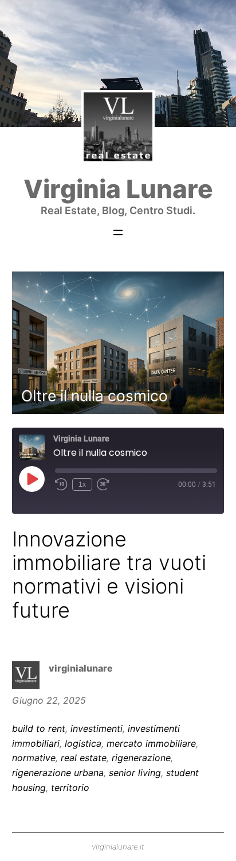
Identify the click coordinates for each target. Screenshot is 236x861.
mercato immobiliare (151, 743)
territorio (70, 787)
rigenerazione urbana (58, 772)
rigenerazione (141, 757)
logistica (83, 743)
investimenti (96, 728)
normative (34, 757)
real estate (84, 757)
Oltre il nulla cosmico (94, 395)
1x (82, 484)
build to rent (38, 728)
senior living (135, 772)
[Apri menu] (118, 232)
